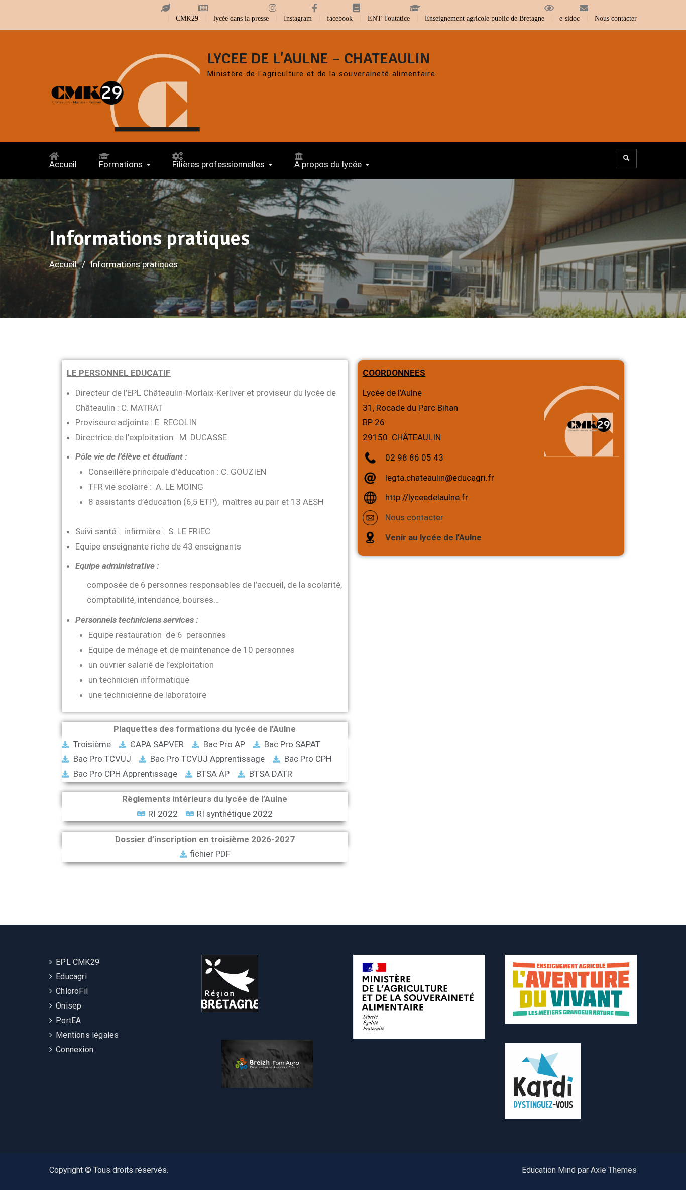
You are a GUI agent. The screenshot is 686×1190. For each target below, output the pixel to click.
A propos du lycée (328, 164)
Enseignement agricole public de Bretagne (484, 18)
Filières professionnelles (218, 164)
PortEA (68, 1020)
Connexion (74, 1049)
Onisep (68, 1006)
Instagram (298, 18)
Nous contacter (616, 18)
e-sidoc (569, 18)
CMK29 (187, 18)
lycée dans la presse (241, 18)
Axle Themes (614, 1170)
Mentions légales (87, 1035)
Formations (121, 164)
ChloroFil (72, 991)
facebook (340, 18)
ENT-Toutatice (389, 18)
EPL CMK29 (77, 962)
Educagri (71, 976)
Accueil (63, 164)
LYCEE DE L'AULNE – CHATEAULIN (318, 58)
